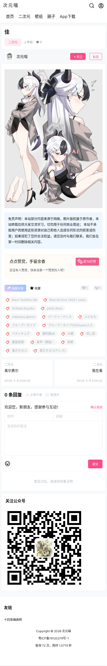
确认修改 (97, 407)
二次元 (24, 16)
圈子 (51, 16)
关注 (79, 57)
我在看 (97, 370)
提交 (95, 464)
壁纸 (39, 16)
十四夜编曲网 (13, 619)
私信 (96, 57)
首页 (10, 16)
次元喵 (66, 631)
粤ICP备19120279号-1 (53, 638)
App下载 (67, 16)
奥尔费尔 (11, 370)
